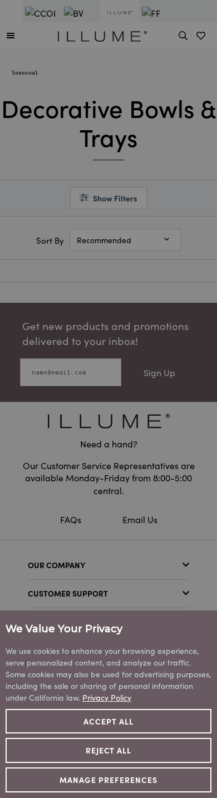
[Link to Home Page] (102, 34)
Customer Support (68, 593)
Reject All (109, 750)
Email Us (139, 519)
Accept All (108, 721)
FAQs (71, 519)
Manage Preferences (108, 779)
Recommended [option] (104, 239)
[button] (10, 35)
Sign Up (159, 372)
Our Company (56, 564)
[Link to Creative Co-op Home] (108, 420)
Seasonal (25, 73)
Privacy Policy (106, 697)
